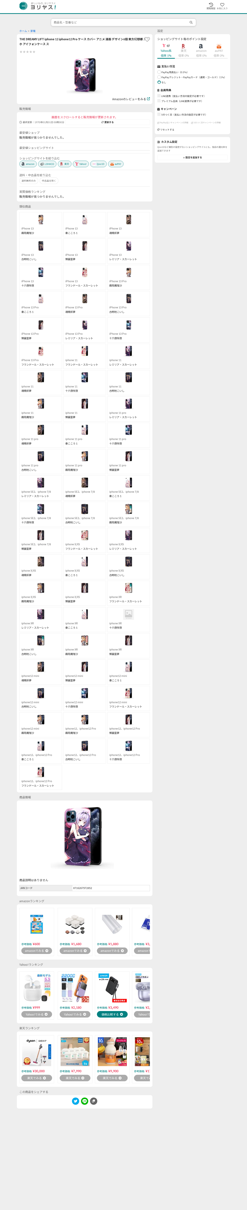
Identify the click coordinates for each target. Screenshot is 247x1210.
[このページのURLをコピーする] (93, 1101)
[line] (84, 1102)
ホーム (23, 30)
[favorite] (147, 39)
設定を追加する (194, 157)
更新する (109, 122)
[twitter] (75, 1102)
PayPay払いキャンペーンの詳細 (174, 123)
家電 (32, 30)
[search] (191, 22)
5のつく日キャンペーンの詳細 (207, 123)
